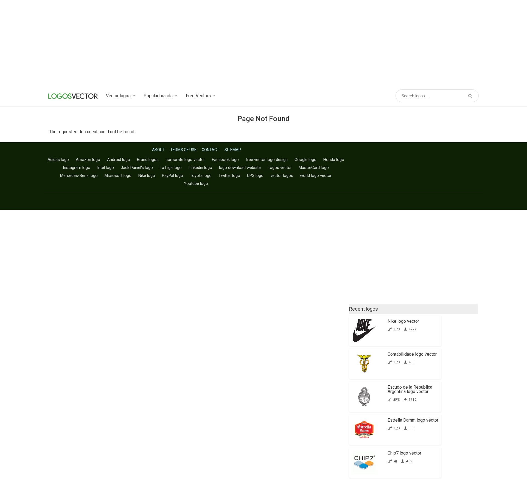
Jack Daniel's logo (137, 167)
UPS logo (255, 175)
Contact (210, 149)
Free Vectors (198, 95)
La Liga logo (171, 167)
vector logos (281, 175)
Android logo (118, 159)
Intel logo (105, 167)
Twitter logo (229, 175)
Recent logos (363, 309)
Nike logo (146, 175)
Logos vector (280, 167)
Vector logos (118, 95)
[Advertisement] (263, 43)
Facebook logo (225, 159)
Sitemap (233, 149)
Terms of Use (183, 149)
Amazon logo (88, 159)
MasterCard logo (314, 167)
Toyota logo (201, 175)
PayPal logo (172, 175)
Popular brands (158, 95)
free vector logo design (267, 159)
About (158, 149)
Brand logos (148, 159)
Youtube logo (196, 183)
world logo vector (316, 175)
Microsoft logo (118, 175)
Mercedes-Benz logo (79, 175)
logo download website (240, 167)
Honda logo (333, 159)
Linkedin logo (200, 167)
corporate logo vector (185, 159)
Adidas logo (58, 159)
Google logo (305, 159)
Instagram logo (76, 167)
